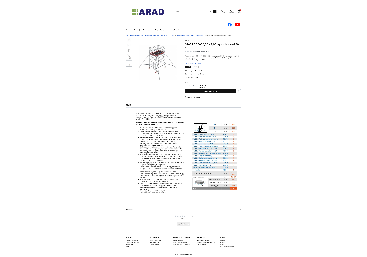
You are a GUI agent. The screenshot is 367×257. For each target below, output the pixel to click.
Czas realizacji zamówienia (181, 244)
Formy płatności (178, 240)
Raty (127, 246)
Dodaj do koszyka (210, 91)
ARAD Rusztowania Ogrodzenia (134, 35)
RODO (222, 244)
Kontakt (222, 240)
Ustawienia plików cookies (205, 242)
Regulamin (129, 244)
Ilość (186, 82)
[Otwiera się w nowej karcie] (230, 24)
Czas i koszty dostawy (180, 242)
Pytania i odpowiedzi (132, 242)
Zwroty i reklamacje (132, 240)
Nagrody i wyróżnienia (227, 246)
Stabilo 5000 (199, 35)
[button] (214, 11)
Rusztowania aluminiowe (167, 35)
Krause (187, 40)
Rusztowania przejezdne (152, 35)
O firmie (222, 242)
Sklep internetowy (183, 254)
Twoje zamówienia (155, 240)
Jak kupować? (201, 244)
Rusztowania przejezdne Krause (185, 35)
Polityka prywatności (203, 240)
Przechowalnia (154, 244)
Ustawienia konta (155, 242)
